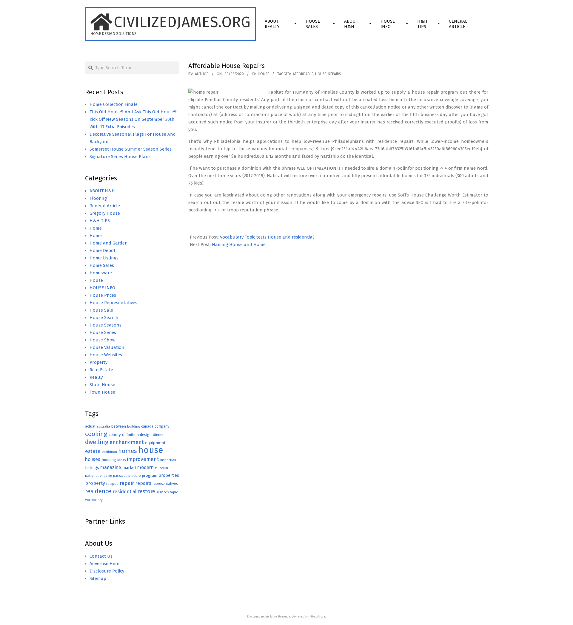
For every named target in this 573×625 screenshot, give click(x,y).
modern (145, 467)
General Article (105, 205)
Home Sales (102, 265)
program (149, 475)
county (115, 434)
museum (161, 468)
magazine (110, 467)
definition (130, 434)
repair (127, 483)
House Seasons (105, 325)
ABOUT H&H (102, 191)
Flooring (98, 198)
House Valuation (107, 347)
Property (98, 362)
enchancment (127, 442)
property (95, 483)
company (162, 426)
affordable (303, 74)
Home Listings (104, 258)
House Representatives (113, 302)
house (320, 74)
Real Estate (101, 369)
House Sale (101, 310)
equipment (155, 442)
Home (96, 228)
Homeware (101, 273)
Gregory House (105, 213)
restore (146, 491)
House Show (102, 340)
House (263, 74)
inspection (168, 460)
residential (125, 491)
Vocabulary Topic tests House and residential (267, 237)
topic (174, 492)
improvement (143, 459)
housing (108, 459)
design (146, 434)
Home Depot (102, 250)
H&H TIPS (100, 220)
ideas (121, 460)
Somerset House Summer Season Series (131, 149)
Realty (96, 377)
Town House (102, 392)
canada (147, 426)
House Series (103, 332)
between (118, 426)
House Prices (103, 295)
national (91, 476)
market (129, 467)
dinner (158, 434)
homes (127, 451)
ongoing (106, 476)
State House (102, 384)
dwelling (96, 441)
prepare (134, 476)
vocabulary (94, 500)
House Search (104, 317)
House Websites (106, 355)
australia (103, 426)
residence (98, 491)
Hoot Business (280, 616)
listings (92, 467)
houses (92, 459)
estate (93, 451)
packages (120, 476)
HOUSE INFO (102, 287)
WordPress (317, 616)
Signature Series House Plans (120, 156)
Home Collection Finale (114, 104)
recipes (112, 484)
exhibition (109, 452)
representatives (165, 484)
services (162, 492)
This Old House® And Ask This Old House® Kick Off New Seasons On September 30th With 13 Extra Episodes (133, 119)
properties (168, 475)
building (133, 426)
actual (90, 426)
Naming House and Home (239, 244)
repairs (334, 74)
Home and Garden (109, 243)
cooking (96, 433)
